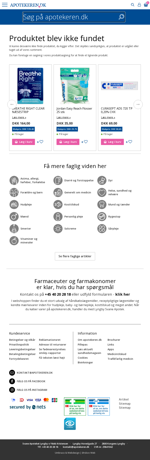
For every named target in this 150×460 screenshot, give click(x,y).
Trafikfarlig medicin (120, 358)
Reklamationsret (50, 339)
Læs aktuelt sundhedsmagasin (89, 351)
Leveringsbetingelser (22, 349)
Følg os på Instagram (32, 390)
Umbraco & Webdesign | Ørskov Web (75, 452)
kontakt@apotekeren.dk (35, 372)
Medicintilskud (117, 354)
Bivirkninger (85, 362)
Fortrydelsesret (19, 358)
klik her (122, 294)
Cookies (83, 357)
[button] (4, 4)
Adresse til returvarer (52, 344)
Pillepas (82, 344)
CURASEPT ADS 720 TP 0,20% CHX (116, 110)
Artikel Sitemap (125, 401)
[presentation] (11, 104)
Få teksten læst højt (52, 357)
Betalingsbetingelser (22, 354)
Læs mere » (19, 117)
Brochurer (114, 339)
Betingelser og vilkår (22, 339)
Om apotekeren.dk (90, 339)
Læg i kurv (25, 142)
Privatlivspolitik (19, 344)
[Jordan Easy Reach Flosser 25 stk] (75, 86)
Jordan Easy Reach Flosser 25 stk (74, 110)
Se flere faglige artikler (75, 256)
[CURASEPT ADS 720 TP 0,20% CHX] (119, 86)
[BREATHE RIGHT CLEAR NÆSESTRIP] (30, 86)
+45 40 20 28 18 (58, 294)
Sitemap (125, 408)
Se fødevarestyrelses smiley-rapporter (52, 351)
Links (111, 344)
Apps (111, 349)
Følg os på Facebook (31, 381)
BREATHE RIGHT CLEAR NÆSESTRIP (28, 110)
